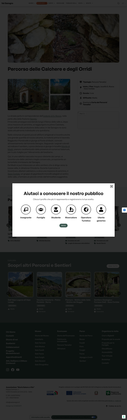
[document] (63, 210)
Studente (56, 217)
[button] (124, 210)
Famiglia (41, 217)
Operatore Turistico (86, 219)
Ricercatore (71, 217)
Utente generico (101, 219)
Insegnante (25, 217)
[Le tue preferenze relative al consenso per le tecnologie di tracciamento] (124, 417)
